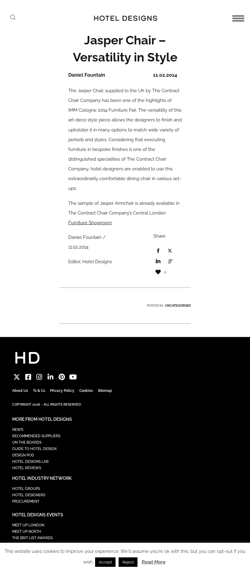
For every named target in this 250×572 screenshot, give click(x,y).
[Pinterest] (61, 377)
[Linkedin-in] (50, 377)
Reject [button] (128, 562)
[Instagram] (39, 377)
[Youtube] (73, 377)
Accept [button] (105, 562)
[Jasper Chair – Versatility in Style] (157, 251)
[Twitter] (17, 377)
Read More (154, 562)
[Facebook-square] (28, 377)
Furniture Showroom (90, 222)
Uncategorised (178, 305)
